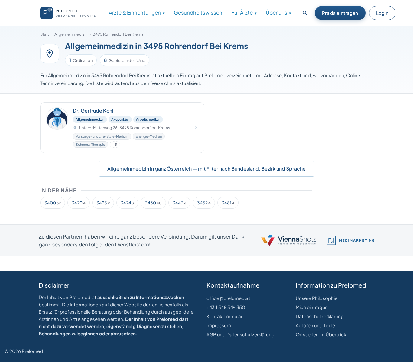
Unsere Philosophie (316, 298)
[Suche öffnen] (305, 13)
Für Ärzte (242, 12)
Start (44, 34)
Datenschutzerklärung (320, 316)
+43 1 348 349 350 (226, 307)
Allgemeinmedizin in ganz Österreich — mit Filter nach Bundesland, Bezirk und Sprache (206, 168)
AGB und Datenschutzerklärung (241, 334)
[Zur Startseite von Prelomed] (70, 13)
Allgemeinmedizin (70, 34)
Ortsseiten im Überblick (321, 334)
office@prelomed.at (228, 298)
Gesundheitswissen (198, 12)
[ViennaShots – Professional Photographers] (288, 240)
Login (382, 13)
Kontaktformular (224, 316)
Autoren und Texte (315, 325)
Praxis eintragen (340, 13)
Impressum (219, 325)
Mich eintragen (312, 307)
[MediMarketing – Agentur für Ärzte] (350, 240)
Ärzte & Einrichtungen (135, 12)
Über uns (276, 12)
